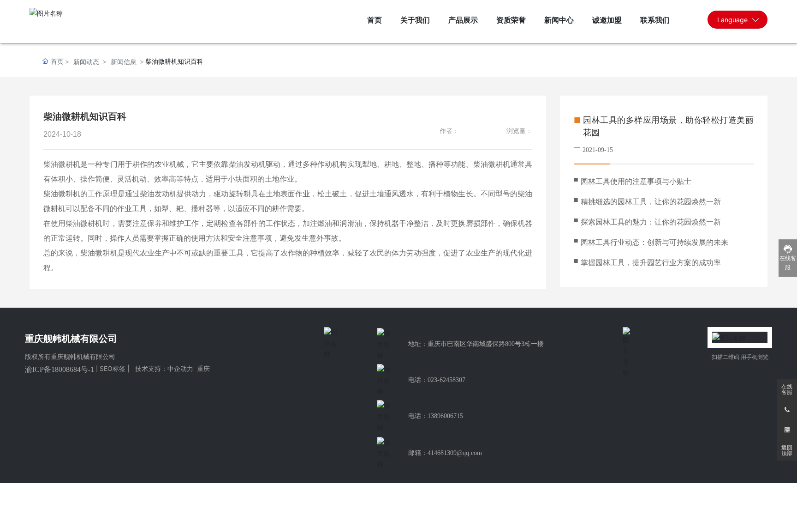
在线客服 (786, 389)
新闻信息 (124, 62)
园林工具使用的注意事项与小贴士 (636, 181)
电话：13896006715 (435, 416)
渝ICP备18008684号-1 (59, 369)
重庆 (203, 368)
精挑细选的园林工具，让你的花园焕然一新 (651, 202)
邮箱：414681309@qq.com (445, 452)
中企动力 (180, 368)
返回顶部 (786, 450)
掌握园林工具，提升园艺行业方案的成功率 (651, 263)
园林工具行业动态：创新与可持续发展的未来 (654, 242)
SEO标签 (112, 368)
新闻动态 (86, 62)
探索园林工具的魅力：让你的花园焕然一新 (651, 222)
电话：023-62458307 (436, 379)
